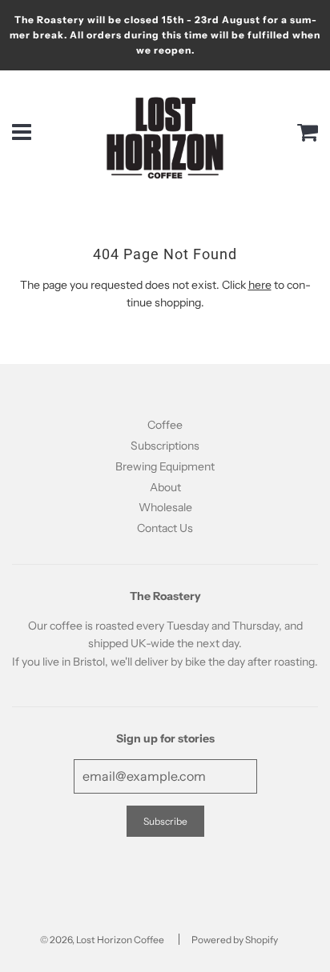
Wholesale (165, 507)
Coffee (165, 425)
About (165, 487)
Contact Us (165, 528)
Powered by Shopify (234, 940)
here (260, 285)
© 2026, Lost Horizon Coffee (102, 940)
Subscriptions (165, 445)
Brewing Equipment (165, 466)
